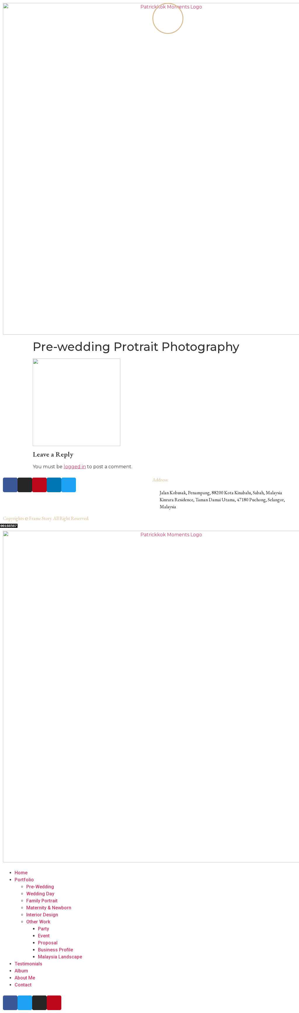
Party (43, 929)
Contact (23, 985)
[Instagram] (25, 485)
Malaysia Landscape (60, 957)
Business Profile (55, 950)
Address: (160, 480)
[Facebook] (10, 485)
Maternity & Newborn (48, 908)
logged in (75, 466)
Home (21, 873)
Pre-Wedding (40, 887)
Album (21, 971)
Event (44, 936)
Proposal (48, 943)
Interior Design (42, 915)
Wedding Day (40, 894)
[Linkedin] (54, 485)
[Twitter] (68, 485)
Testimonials (28, 964)
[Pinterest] (39, 485)
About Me (25, 978)
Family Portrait (42, 901)
